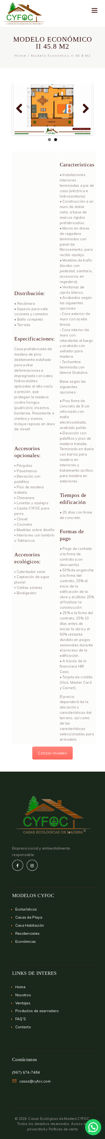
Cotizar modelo (52, 753)
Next (83, 108)
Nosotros (23, 995)
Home (20, 55)
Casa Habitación (29, 925)
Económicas (25, 941)
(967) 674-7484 (26, 1072)
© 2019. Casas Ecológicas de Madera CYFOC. (52, 1118)
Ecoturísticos (26, 909)
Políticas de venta (63, 1129)
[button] (93, 1127)
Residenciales (27, 933)
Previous (21, 108)
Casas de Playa (28, 917)
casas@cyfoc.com (35, 1081)
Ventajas (22, 1003)
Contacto (23, 1027)
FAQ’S (20, 1019)
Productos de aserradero (37, 1011)
